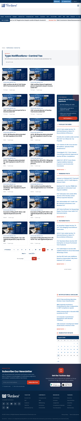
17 (58, 352)
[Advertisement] (40, 35)
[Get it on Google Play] (55, 385)
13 (67, 349)
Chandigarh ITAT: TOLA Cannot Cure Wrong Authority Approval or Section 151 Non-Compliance (67, 154)
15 (74, 349)
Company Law (29, 16)
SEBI (68, 16)
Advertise (69, 403)
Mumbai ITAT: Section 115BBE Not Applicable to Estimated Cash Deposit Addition (67, 188)
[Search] (79, 16)
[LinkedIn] (15, 403)
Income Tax (8, 16)
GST (48, 16)
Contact (69, 405)
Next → (24, 253)
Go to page (20, 258)
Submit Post (67, 1)
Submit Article (70, 400)
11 (61, 349)
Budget (15, 16)
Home (2, 16)
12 (64, 349)
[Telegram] (7, 407)
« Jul (58, 361)
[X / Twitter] (7, 403)
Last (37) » (32, 253)
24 (58, 355)
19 (35, 249)
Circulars (55, 400)
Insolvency (41, 405)
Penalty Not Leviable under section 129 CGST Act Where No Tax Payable (68, 139)
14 (71, 349)
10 (58, 349)
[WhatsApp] (3, 407)
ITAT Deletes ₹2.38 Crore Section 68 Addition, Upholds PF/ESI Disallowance (67, 146)
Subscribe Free (33, 382)
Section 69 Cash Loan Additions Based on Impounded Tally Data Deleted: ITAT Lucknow (67, 258)
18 (61, 352)
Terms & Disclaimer (74, 414)
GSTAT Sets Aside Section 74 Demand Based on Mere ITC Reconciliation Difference (66, 131)
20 (39, 249)
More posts (60, 169)
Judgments (56, 403)
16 (77, 349)
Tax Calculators (57, 408)
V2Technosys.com (31, 414)
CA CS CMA (54, 16)
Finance (73, 16)
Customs (42, 16)
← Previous (7, 249)
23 (52, 249)
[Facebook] (3, 403)
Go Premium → (68, 118)
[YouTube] (11, 403)
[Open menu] (78, 5)
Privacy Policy (65, 414)
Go (34, 258)
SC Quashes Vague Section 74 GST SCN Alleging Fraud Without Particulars (67, 227)
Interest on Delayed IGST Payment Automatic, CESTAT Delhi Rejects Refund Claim (68, 180)
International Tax (29, 408)
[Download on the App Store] (67, 385)
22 (47, 249)
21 (71, 352)
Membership (70, 408)
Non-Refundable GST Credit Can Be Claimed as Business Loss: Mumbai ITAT (67, 203)
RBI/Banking (42, 403)
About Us (69, 398)
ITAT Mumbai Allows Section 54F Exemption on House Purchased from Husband (67, 243)
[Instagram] (19, 403)
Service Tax (21, 16)
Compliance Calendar (59, 405)
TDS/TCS (27, 405)
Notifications (56, 398)
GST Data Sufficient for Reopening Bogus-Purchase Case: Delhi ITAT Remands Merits (67, 211)
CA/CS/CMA (42, 408)
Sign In (75, 1)
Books (57, 1)
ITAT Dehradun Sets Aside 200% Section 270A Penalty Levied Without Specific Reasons (67, 196)
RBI (64, 16)
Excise (36, 16)
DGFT (59, 16)
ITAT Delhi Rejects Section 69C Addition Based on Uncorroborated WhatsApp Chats (68, 250)
